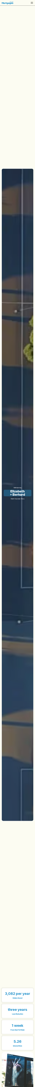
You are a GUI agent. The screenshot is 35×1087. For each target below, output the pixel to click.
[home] (7, 3)
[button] (31, 3)
